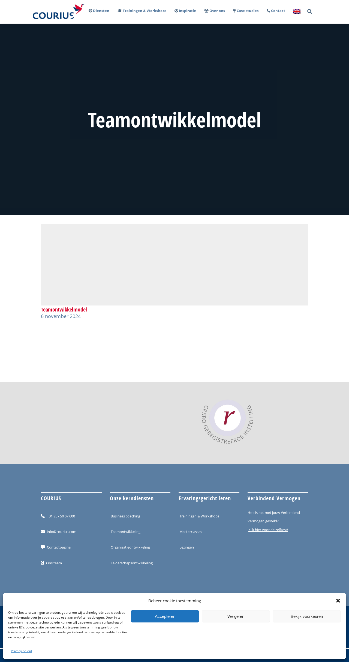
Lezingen (186, 547)
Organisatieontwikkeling (130, 547)
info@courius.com (61, 531)
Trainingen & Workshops (199, 516)
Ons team (54, 562)
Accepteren (165, 616)
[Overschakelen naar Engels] (294, 11)
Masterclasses (190, 531)
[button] (338, 600)
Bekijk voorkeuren (307, 616)
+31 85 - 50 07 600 (61, 516)
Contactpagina (59, 547)
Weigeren (235, 616)
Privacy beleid (21, 651)
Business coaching (125, 516)
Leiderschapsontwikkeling (132, 562)
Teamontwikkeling (125, 531)
